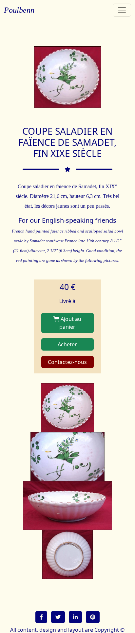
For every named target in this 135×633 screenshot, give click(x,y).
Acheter (67, 344)
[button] (41, 617)
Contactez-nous (67, 362)
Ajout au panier (70, 322)
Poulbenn (19, 10)
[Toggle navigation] (122, 10)
